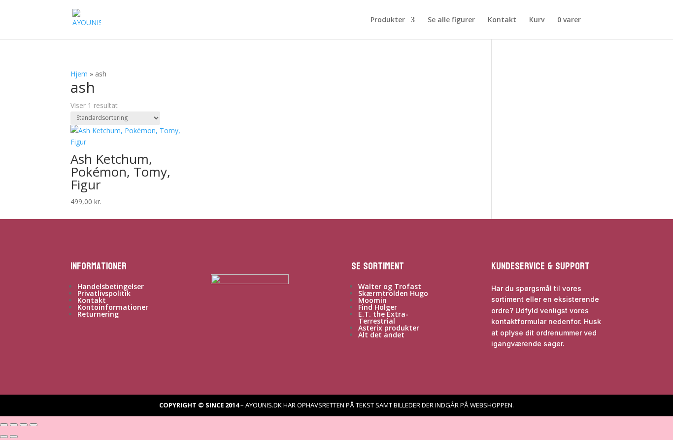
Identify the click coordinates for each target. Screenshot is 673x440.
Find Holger (377, 307)
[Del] (24, 424)
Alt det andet (381, 334)
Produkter (387, 20)
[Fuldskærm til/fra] (14, 424)
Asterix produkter (388, 327)
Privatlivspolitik (104, 293)
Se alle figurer (451, 20)
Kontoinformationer (112, 307)
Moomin (372, 300)
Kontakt (502, 20)
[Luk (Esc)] (33, 424)
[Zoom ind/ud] (4, 424)
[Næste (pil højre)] (14, 436)
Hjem (79, 73)
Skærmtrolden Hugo (393, 293)
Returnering (98, 314)
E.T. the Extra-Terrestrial (383, 317)
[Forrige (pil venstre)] (4, 436)
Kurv (536, 20)
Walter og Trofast (389, 286)
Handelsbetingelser (110, 286)
